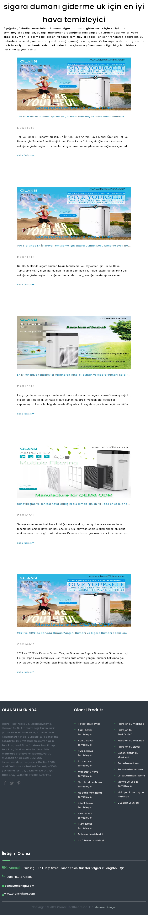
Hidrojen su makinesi (131, 724)
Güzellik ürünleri (128, 803)
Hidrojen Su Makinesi (131, 740)
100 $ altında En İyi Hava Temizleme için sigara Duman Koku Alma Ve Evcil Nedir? (75, 245)
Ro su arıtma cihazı (130, 769)
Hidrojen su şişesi (129, 747)
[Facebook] (5, 783)
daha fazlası (24, 155)
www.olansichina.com (19, 894)
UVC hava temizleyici (92, 840)
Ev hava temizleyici (90, 834)
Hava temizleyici (89, 724)
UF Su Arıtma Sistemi (131, 775)
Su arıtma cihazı (128, 763)
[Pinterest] (19, 783)
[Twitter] (12, 783)
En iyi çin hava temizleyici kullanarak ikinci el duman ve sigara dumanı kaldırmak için (78, 375)
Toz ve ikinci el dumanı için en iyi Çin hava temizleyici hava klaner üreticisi (70, 116)
